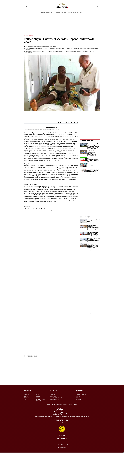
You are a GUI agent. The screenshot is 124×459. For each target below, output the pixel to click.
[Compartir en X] (66, 122)
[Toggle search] (97, 7)
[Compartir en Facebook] (63, 122)
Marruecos (26, 394)
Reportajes (26, 397)
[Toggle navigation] (26, 7)
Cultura (26, 396)
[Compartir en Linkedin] (74, 122)
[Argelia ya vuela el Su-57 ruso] (83, 221)
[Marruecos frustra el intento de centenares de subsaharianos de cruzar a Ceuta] (83, 245)
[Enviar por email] (58, 122)
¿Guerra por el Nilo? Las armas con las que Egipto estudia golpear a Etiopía (93, 240)
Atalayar (26, 35)
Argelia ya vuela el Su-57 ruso (93, 220)
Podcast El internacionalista (56, 397)
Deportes (38, 397)
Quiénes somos (50, 404)
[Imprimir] (60, 122)
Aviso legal (75, 404)
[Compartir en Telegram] (71, 122)
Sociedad (31, 35)
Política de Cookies (58, 404)
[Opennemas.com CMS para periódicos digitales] (62, 446)
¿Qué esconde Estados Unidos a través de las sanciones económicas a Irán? (93, 159)
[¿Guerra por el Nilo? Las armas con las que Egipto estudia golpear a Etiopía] (83, 239)
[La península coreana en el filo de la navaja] (83, 165)
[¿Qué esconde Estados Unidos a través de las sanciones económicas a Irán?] (83, 159)
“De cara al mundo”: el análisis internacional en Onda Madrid (41, 46)
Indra (77, 397)
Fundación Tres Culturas (81, 394)
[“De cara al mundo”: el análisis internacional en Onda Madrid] (83, 170)
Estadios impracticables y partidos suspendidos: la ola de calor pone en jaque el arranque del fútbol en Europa (93, 146)
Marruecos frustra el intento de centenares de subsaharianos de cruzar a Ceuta (92, 245)
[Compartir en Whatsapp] (77, 122)
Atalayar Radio (53, 396)
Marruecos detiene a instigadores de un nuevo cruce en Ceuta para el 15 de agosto (92, 234)
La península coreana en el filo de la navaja (93, 164)
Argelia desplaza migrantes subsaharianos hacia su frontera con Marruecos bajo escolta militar (93, 228)
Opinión (25, 399)
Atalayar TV (52, 394)
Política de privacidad (67, 404)
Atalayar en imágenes (54, 399)
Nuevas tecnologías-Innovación (40, 400)
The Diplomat (78, 399)
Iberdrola (78, 396)
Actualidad (38, 394)
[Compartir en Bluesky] (69, 122)
